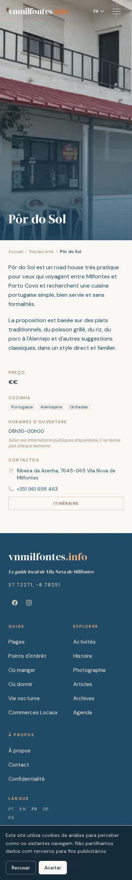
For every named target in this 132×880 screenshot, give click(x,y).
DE (46, 809)
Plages (16, 641)
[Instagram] (29, 602)
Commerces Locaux (32, 712)
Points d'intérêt (27, 656)
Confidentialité (26, 778)
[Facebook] (14, 602)
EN (23, 809)
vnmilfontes (38, 11)
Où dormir (20, 684)
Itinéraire (66, 503)
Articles (82, 684)
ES (11, 817)
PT (11, 809)
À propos (19, 750)
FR (34, 809)
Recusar (21, 867)
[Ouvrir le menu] (116, 11)
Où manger (21, 670)
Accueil (15, 251)
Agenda (82, 712)
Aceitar (52, 867)
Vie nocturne (24, 698)
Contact (18, 764)
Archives (83, 698)
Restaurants (41, 251)
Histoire (82, 656)
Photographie (89, 670)
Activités (84, 641)
